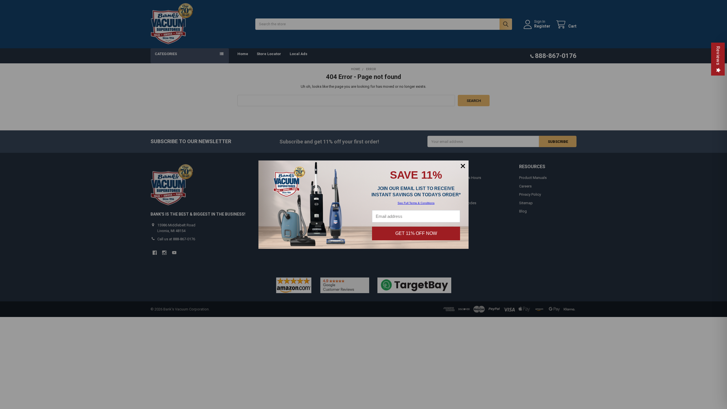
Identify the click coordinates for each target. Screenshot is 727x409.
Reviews (718, 55)
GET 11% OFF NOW (416, 233)
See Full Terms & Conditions (416, 202)
